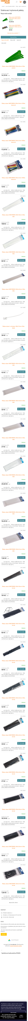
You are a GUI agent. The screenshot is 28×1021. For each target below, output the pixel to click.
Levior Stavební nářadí (10, 6)
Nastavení (13, 1012)
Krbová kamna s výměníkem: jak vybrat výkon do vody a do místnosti (13, 927)
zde (20, 1009)
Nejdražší (19, 40)
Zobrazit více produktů (12, 33)
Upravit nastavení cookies (16, 946)
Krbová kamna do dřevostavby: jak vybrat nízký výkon (13, 924)
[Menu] (24, 2)
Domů (3, 6)
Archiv (4, 934)
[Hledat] (16, 2)
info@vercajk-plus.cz (7, 913)
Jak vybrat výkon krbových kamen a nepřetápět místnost (11, 930)
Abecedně (3, 43)
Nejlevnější (12, 40)
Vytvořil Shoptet (15, 940)
